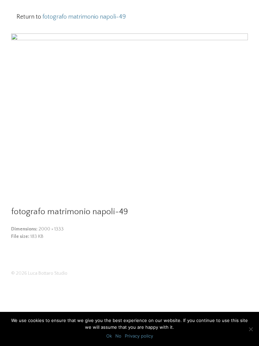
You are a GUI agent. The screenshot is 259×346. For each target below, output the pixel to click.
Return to (71, 17)
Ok (109, 336)
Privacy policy (139, 336)
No (118, 336)
